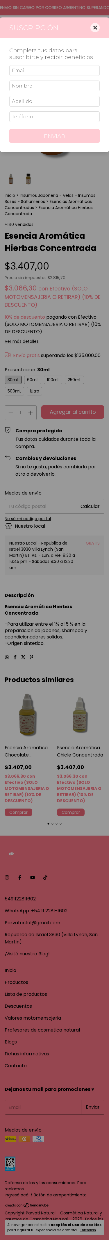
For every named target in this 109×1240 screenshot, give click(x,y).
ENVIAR (54, 136)
